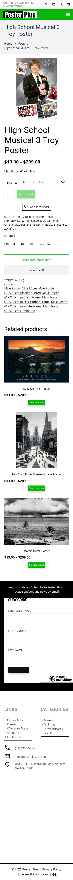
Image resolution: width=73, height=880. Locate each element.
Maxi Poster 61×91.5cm (20, 288)
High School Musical (37, 220)
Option (12, 183)
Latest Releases (53, 729)
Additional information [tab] (36, 260)
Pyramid (9, 235)
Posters (23, 43)
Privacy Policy (51, 869)
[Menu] (68, 14)
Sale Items (50, 733)
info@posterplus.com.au (30, 756)
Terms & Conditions (34, 874)
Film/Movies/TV (13, 220)
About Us (13, 733)
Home (8, 43)
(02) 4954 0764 (25, 748)
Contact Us (14, 737)
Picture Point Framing (15, 722)
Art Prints (49, 724)
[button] (67, 61)
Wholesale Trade (17, 728)
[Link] (20, 14)
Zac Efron (10, 228)
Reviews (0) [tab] (36, 270)
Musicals (50, 224)
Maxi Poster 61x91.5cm (28, 224)
